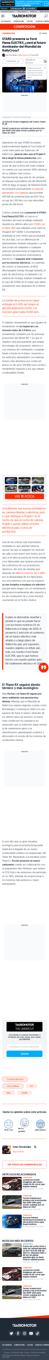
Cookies (27, 1352)
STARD (24, 1092)
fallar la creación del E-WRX (30, 573)
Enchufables (28, 1244)
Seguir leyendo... (19, 1152)
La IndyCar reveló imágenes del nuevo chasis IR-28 (24, 123)
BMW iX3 (33, 11)
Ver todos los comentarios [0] (24, 1164)
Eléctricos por (16, 9)
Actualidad (6, 21)
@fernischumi (24, 55)
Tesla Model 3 (22, 11)
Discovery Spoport (7, 11)
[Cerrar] (44, 68)
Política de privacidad (38, 1352)
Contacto (7, 1352)
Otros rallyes (13, 1086)
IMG (9, 1092)
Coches (30, 21)
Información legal (17, 1352)
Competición (18, 21)
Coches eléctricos (15, 1079)
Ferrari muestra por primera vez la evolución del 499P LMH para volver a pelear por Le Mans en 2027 (23, 130)
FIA (31, 1086)
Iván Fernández (11, 55)
